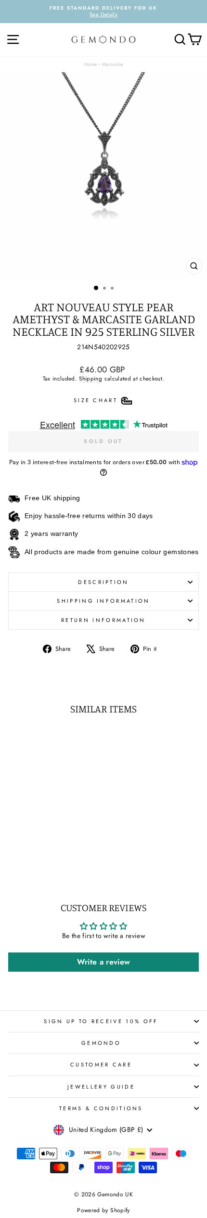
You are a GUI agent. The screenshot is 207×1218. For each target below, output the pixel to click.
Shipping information (103, 601)
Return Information (103, 620)
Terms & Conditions (101, 1108)
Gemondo (101, 1043)
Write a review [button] (103, 961)
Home (90, 64)
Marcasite (112, 64)
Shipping (90, 378)
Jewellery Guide (101, 1087)
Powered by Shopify (103, 1210)
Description (103, 582)
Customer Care (101, 1064)
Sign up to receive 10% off (101, 1021)
